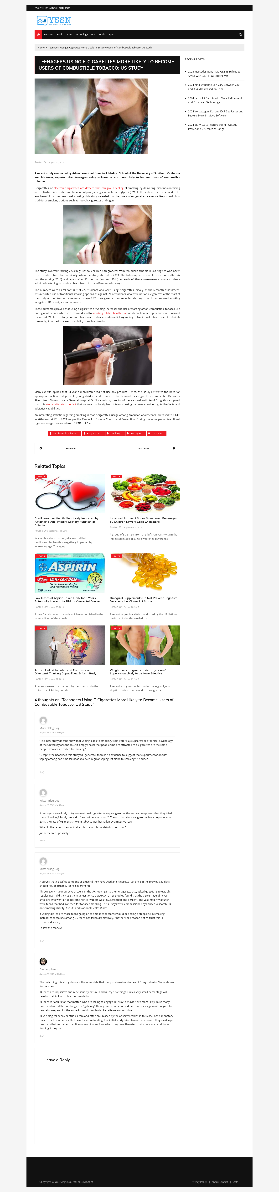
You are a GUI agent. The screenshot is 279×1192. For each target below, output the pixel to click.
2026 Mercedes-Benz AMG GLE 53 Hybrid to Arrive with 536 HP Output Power (214, 74)
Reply (42, 772)
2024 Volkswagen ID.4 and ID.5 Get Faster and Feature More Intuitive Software (215, 113)
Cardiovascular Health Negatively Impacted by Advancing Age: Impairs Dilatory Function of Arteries (66, 521)
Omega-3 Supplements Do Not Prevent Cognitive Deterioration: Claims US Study (143, 599)
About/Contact (56, 8)
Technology (81, 34)
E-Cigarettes (93, 433)
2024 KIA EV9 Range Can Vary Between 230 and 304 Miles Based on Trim (213, 87)
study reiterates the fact (61, 404)
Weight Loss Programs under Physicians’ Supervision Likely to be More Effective (138, 671)
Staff (67, 8)
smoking (115, 433)
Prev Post (71, 448)
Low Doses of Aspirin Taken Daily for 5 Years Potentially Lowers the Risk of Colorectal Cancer (67, 599)
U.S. (93, 34)
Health (60, 34)
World (102, 34)
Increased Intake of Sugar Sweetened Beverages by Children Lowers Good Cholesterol (143, 520)
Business (49, 34)
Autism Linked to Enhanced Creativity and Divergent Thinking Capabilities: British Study (65, 671)
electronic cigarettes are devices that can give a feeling (88, 188)
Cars (69, 34)
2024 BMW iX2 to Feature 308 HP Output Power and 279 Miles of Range (212, 127)
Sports (112, 34)
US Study (157, 433)
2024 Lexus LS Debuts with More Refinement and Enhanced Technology (215, 100)
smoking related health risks (110, 313)
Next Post (143, 448)
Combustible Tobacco (65, 433)
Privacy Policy (41, 8)
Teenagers (135, 433)
